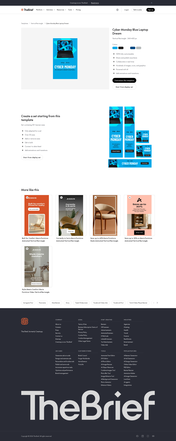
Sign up (150, 10)
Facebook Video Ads (101, 303)
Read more (95, 3)
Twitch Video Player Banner (138, 303)
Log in (126, 10)
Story (67, 303)
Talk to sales (137, 10)
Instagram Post (28, 303)
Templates (24, 23)
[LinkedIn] (142, 436)
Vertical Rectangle (37, 23)
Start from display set (124, 87)
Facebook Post (119, 303)
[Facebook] (137, 436)
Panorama (42, 303)
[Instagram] (148, 436)
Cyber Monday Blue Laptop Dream (57, 23)
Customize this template (124, 80)
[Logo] (24, 321)
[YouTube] (153, 436)
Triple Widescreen (81, 303)
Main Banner (56, 303)
